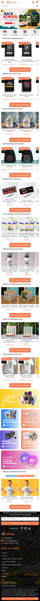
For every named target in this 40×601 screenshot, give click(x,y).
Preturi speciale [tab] (29, 475)
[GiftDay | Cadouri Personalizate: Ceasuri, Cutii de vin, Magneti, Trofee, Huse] (11, 2)
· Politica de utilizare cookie (11, 565)
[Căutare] (37, 6)
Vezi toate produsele (20, 69)
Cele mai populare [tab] (11, 475)
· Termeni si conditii (8, 562)
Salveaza (20, 598)
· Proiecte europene (8, 586)
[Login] (33, 2)
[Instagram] (25, 528)
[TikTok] (29, 528)
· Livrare (4, 556)
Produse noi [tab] (21, 475)
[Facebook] (22, 528)
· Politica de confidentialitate (12, 559)
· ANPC (4, 577)
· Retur (3, 571)
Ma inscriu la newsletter (20, 523)
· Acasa (4, 553)
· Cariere (4, 568)
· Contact (4, 574)
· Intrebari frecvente (8, 583)
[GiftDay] (20, 533)
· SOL (3, 580)
